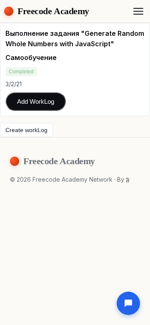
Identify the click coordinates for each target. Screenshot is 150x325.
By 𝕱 (123, 179)
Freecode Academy (53, 11)
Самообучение (31, 57)
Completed (21, 72)
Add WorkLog (35, 101)
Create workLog (26, 130)
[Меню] (138, 11)
